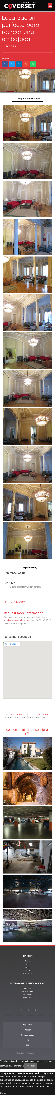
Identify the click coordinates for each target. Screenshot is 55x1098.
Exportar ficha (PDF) (14, 602)
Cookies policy (27, 1035)
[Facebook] (20, 1010)
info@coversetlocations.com (16, 620)
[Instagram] (34, 1010)
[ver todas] (27, 123)
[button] (50, 5)
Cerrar (3, 1093)
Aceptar (31, 1065)
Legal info (27, 1025)
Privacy (27, 1030)
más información (16, 1066)
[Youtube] (27, 1010)
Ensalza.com (33, 1053)
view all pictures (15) (27, 567)
